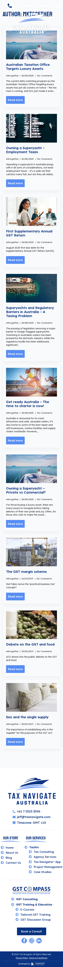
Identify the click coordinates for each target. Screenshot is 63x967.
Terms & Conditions (38, 958)
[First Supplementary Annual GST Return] (31, 211)
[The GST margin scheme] (31, 552)
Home (10, 847)
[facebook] (24, 940)
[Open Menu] (57, 5)
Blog (9, 857)
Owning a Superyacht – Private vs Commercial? (26, 490)
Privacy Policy (22, 958)
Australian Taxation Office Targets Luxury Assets (28, 67)
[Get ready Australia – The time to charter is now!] (31, 382)
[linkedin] (39, 940)
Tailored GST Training (35, 914)
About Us (12, 852)
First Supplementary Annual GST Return (29, 233)
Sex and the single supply (27, 717)
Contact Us (13, 862)
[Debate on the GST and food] (31, 624)
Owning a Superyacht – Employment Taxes (25, 150)
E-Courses (27, 909)
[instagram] (31, 940)
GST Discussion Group (35, 919)
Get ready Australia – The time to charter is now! (27, 404)
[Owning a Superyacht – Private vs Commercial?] (31, 468)
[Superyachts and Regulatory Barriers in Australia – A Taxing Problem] (31, 288)
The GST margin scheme (26, 572)
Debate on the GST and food (30, 644)
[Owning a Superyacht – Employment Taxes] (31, 128)
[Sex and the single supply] (31, 697)
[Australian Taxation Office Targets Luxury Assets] (31, 45)
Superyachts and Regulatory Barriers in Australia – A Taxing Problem (30, 312)
